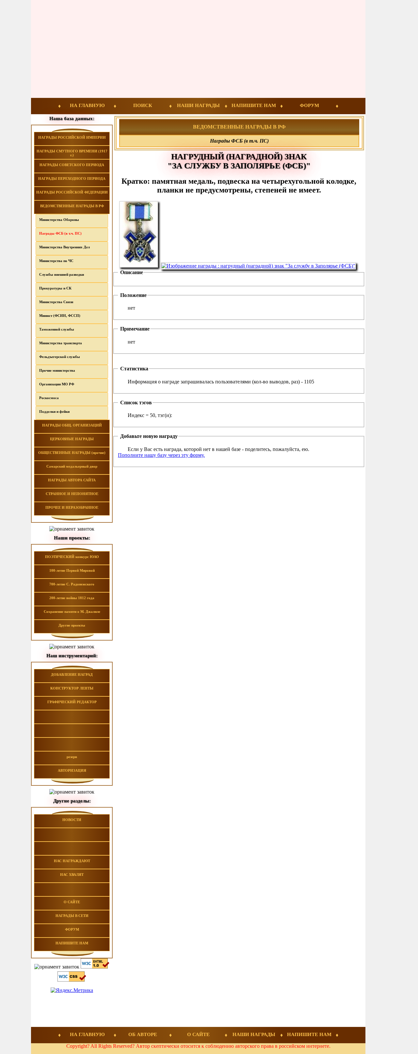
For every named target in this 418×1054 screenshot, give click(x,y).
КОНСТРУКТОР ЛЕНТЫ (71, 688)
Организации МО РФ (56, 384)
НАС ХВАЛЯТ (72, 874)
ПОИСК (142, 105)
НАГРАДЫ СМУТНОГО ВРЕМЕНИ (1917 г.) (72, 153)
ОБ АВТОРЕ (142, 1034)
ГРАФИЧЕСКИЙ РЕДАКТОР (72, 702)
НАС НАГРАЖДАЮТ (72, 861)
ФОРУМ (309, 105)
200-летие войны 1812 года (71, 598)
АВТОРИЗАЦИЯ (72, 770)
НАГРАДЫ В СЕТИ (72, 916)
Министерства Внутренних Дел (64, 247)
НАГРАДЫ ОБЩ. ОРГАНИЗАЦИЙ (72, 425)
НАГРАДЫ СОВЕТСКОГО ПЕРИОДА (72, 165)
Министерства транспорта (60, 343)
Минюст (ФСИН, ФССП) (59, 316)
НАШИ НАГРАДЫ (198, 105)
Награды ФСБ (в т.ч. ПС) (60, 233)
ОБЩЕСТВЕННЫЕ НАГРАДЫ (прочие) (71, 453)
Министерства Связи (56, 302)
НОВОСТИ (71, 820)
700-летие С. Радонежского (71, 584)
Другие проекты (71, 625)
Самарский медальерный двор (71, 466)
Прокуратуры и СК (55, 288)
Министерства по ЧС (56, 261)
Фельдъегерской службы (59, 357)
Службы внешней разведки (61, 274)
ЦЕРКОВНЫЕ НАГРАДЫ (72, 439)
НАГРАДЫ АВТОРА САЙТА (72, 480)
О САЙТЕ (72, 902)
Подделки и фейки (54, 411)
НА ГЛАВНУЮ (87, 105)
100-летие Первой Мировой (72, 570)
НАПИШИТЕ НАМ (254, 105)
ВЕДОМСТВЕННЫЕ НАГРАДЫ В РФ (72, 206)
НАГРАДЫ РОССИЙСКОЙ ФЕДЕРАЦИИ (72, 192)
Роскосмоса (49, 398)
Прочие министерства (57, 370)
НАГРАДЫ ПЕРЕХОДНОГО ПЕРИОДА (71, 178)
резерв (72, 757)
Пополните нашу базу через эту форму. (161, 455)
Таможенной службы (56, 329)
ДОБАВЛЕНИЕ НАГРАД (72, 674)
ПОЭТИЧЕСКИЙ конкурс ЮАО (72, 557)
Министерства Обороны (59, 220)
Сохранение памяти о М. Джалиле (72, 611)
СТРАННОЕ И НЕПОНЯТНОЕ (72, 494)
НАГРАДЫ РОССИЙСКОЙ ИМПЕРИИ (72, 137)
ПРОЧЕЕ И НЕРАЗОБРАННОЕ (71, 507)
